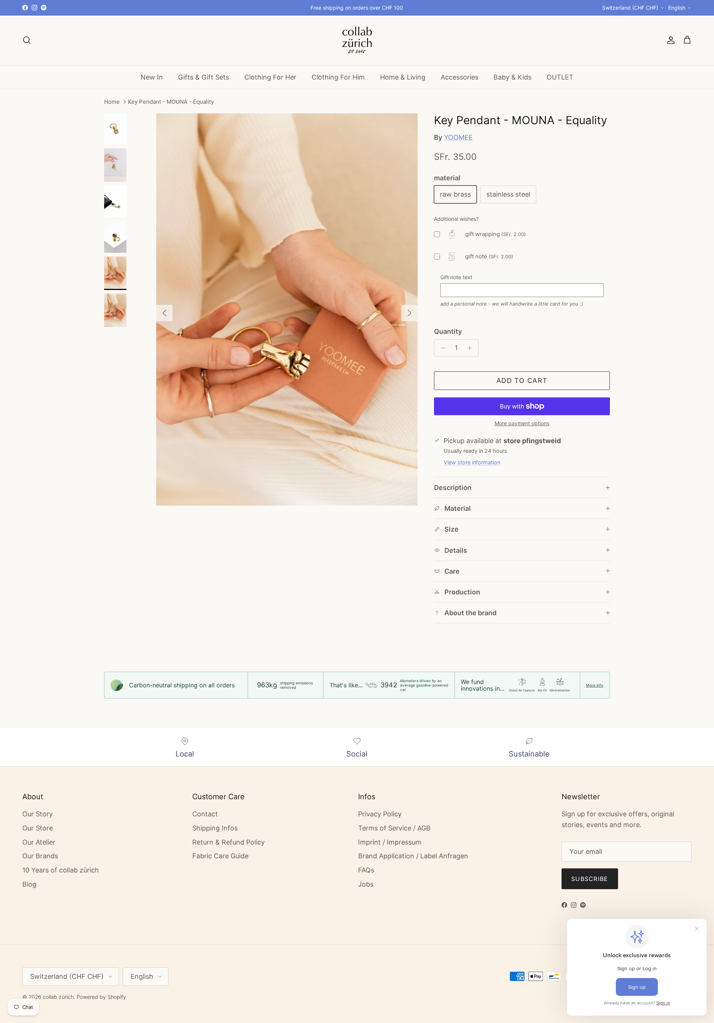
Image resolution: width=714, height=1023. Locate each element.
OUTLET (560, 77)
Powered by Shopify (101, 997)
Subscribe (589, 878)
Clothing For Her (270, 77)
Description (453, 487)
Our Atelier (38, 842)
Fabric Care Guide (220, 856)
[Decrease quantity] (441, 348)
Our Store (37, 828)
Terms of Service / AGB (394, 828)
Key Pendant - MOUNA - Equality (171, 102)
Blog (29, 884)
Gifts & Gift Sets (203, 77)
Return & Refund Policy (228, 842)
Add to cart (522, 380)
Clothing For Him (338, 77)
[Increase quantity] (471, 348)
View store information (472, 462)
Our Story (37, 814)
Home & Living (402, 77)
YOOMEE (458, 137)
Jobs (365, 884)
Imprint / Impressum (389, 842)
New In (152, 77)
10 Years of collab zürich (60, 870)
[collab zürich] (357, 40)
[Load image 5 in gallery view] (287, 309)
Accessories (459, 77)
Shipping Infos (215, 828)
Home (112, 102)
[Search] (26, 40)
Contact (205, 814)
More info (594, 685)
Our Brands (40, 856)
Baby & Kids (512, 77)
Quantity (448, 331)
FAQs (366, 870)
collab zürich (58, 997)
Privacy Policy (380, 814)
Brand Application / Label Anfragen (413, 856)
